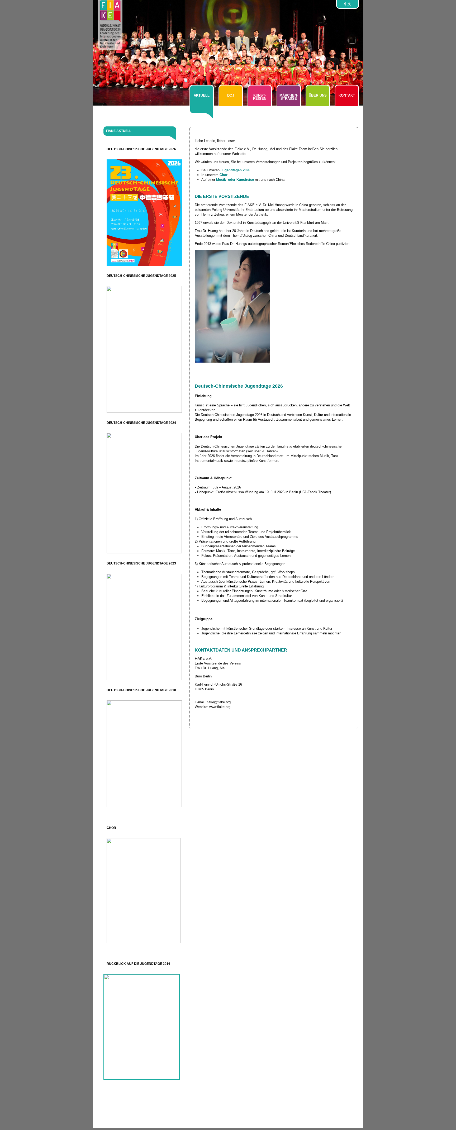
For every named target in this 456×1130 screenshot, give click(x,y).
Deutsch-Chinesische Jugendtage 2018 (141, 690)
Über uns (318, 95)
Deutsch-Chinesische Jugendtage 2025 (141, 276)
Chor (111, 828)
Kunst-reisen (259, 97)
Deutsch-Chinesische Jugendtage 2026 (141, 149)
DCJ (230, 95)
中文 (347, 4)
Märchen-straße (288, 97)
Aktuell (202, 95)
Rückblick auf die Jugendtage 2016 (138, 964)
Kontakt (347, 95)
